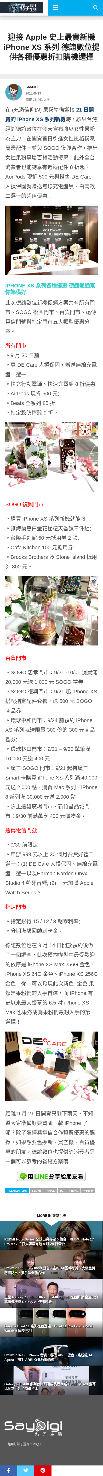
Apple (51, 1191)
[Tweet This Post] (25, 1470)
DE (61, 1191)
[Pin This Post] (43, 1470)
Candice (33, 87)
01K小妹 (36, 1191)
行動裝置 (88, 1191)
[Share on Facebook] (8, 1470)
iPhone (73, 1191)
